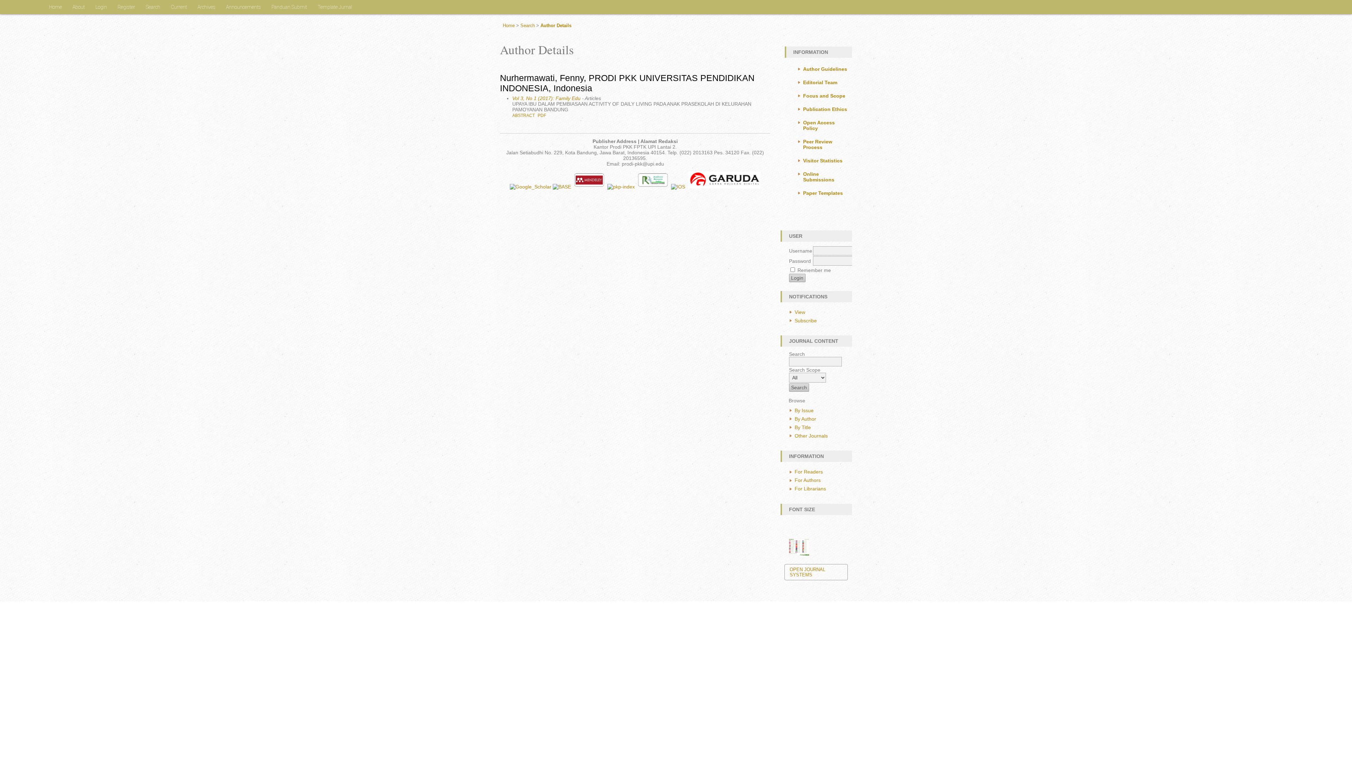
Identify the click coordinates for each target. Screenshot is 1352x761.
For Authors (808, 480)
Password (800, 261)
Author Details (555, 25)
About (79, 7)
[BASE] (562, 187)
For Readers (809, 472)
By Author (805, 419)
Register (126, 7)
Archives (206, 7)
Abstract (523, 115)
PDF (542, 115)
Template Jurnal (335, 7)
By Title (803, 427)
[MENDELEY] (589, 187)
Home (55, 7)
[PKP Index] (621, 187)
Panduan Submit (289, 7)
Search (153, 7)
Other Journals (811, 436)
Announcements (243, 7)
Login (101, 7)
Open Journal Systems (807, 572)
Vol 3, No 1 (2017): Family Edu (546, 98)
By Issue (804, 410)
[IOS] (722, 187)
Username (800, 251)
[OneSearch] (678, 187)
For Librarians (810, 488)
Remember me (814, 270)
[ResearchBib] (653, 187)
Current (179, 7)
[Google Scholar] (530, 187)
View (800, 312)
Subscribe (806, 320)
